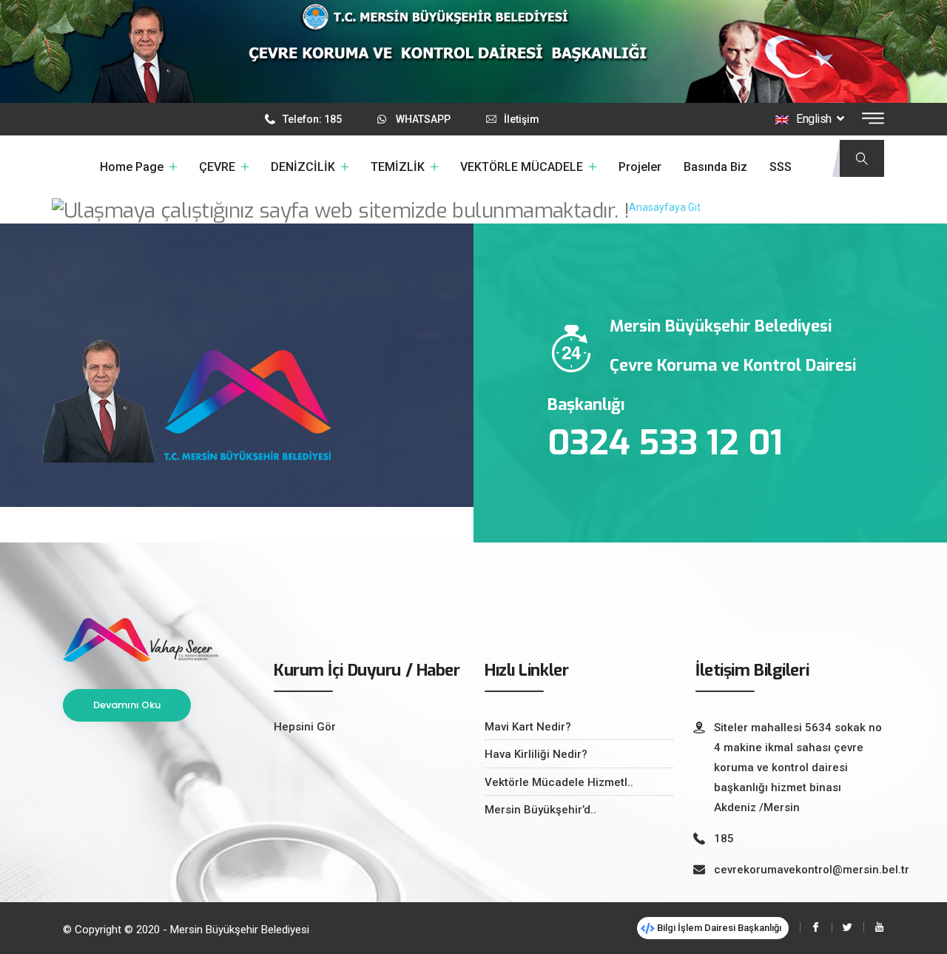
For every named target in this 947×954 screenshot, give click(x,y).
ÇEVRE (217, 167)
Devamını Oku (127, 705)
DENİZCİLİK (303, 167)
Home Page (132, 167)
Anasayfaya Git (665, 207)
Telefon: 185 (312, 119)
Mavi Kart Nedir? (528, 726)
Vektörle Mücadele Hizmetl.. (559, 782)
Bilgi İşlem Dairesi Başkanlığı (718, 927)
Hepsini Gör (305, 726)
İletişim (521, 119)
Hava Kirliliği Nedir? (536, 754)
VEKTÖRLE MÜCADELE (521, 167)
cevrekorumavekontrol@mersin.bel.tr (811, 869)
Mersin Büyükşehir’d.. (540, 809)
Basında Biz (715, 167)
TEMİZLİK (398, 167)
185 (724, 838)
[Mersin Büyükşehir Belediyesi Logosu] (140, 639)
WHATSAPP (423, 119)
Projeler (640, 167)
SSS (780, 167)
